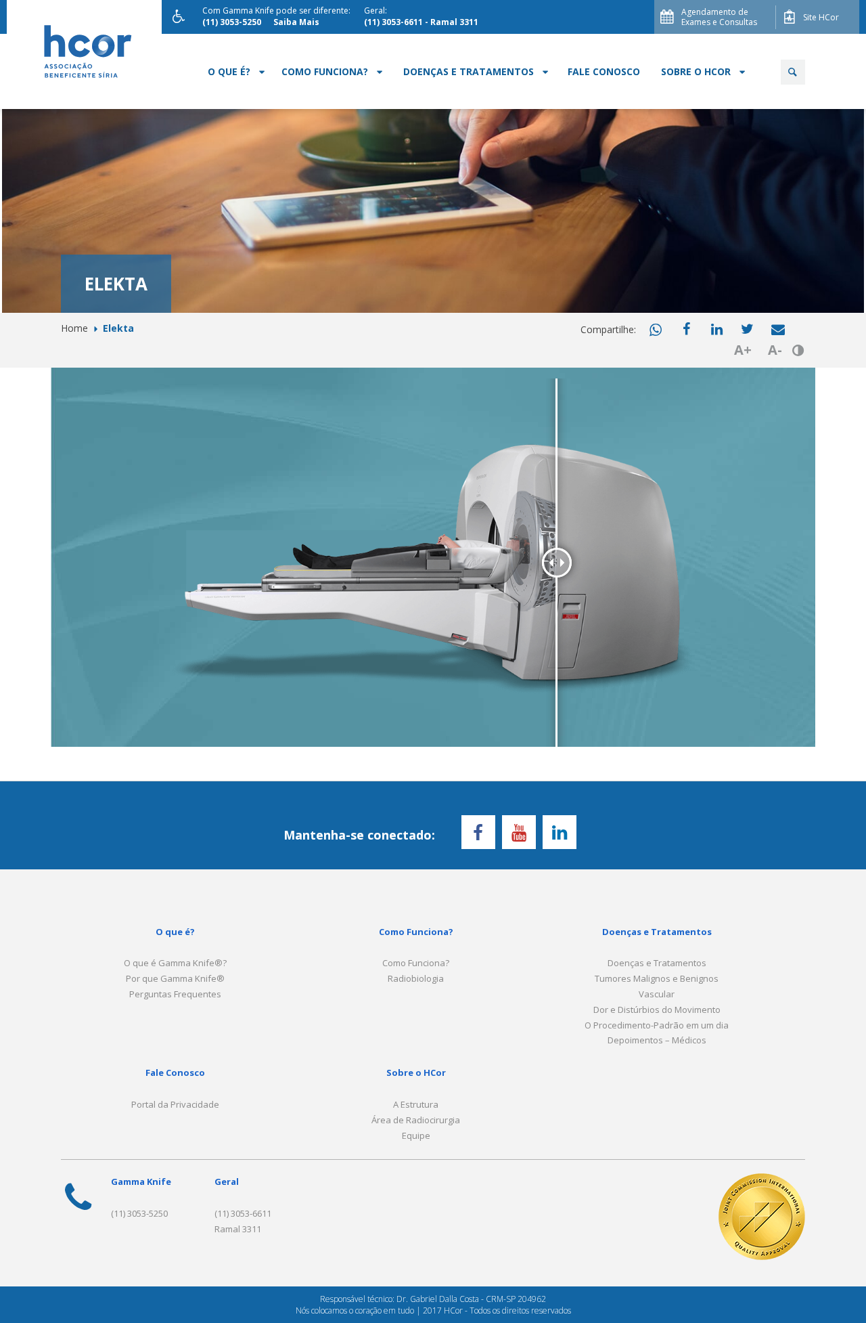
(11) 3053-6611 (242, 1213)
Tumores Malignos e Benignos (657, 978)
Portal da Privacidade (175, 1104)
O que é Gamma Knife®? (175, 963)
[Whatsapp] (656, 330)
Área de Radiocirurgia (415, 1120)
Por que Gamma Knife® (175, 978)
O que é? (229, 71)
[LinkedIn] (559, 832)
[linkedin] (717, 329)
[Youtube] (519, 832)
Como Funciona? (324, 71)
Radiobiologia (416, 978)
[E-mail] (778, 329)
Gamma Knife (141, 1181)
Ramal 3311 (237, 1229)
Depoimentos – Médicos (657, 1040)
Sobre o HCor (696, 71)
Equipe (416, 1135)
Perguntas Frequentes (175, 994)
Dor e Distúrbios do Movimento (657, 1009)
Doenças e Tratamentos (468, 71)
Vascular (657, 994)
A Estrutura (415, 1104)
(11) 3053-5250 (139, 1213)
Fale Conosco (604, 71)
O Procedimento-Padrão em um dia (657, 1025)
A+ (743, 350)
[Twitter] (747, 329)
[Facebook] (686, 329)
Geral (226, 1181)
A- (775, 350)
